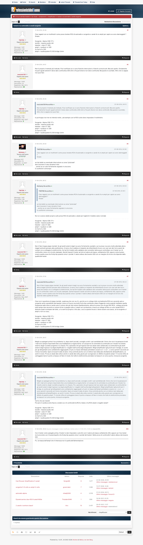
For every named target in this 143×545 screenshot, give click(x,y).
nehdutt (110, 488)
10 (81, 505)
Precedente (18, 463)
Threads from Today (80, 2)
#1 (127, 30)
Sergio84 (67, 481)
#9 (127, 372)
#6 (127, 242)
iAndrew (75, 540)
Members (42, 2)
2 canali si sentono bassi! (24, 505)
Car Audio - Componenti (38, 16)
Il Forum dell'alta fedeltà (22, 16)
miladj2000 (67, 493)
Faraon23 (111, 494)
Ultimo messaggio (102, 482)
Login (112, 11)
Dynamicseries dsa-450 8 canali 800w (29, 499)
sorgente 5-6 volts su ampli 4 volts (28, 487)
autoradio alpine (21, 493)
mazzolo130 (21, 74)
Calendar (53, 2)
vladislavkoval (112, 482)
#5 (127, 180)
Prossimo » (28, 21)
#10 (127, 429)
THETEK (21, 40)
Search (32, 2)
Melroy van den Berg (86, 540)
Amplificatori (52, 16)
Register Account (125, 11)
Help (93, 2)
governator (67, 487)
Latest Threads (65, 2)
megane (111, 500)
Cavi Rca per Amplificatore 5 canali (28, 481)
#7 (127, 276)
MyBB (60, 540)
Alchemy (22, 152)
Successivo (125, 463)
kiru (67, 505)
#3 (127, 99)
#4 (127, 144)
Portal (24, 2)
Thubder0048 (67, 499)
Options (125, 26)
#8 (127, 337)
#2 (127, 64)
